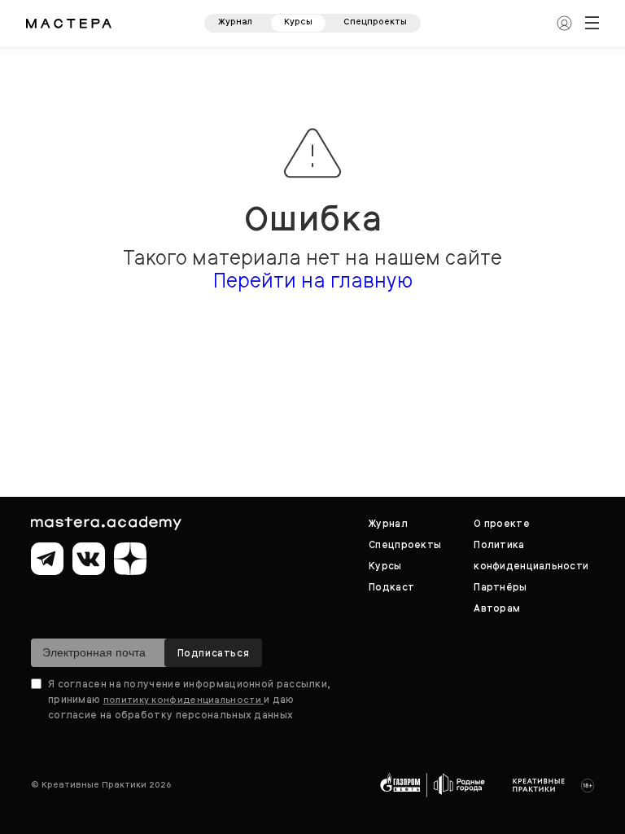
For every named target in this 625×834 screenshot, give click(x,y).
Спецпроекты (375, 21)
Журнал (235, 21)
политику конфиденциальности (183, 699)
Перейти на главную (313, 280)
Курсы (298, 21)
